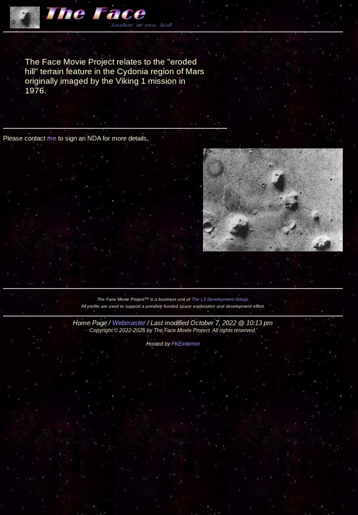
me (51, 138)
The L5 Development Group (220, 299)
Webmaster (128, 322)
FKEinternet (186, 344)
